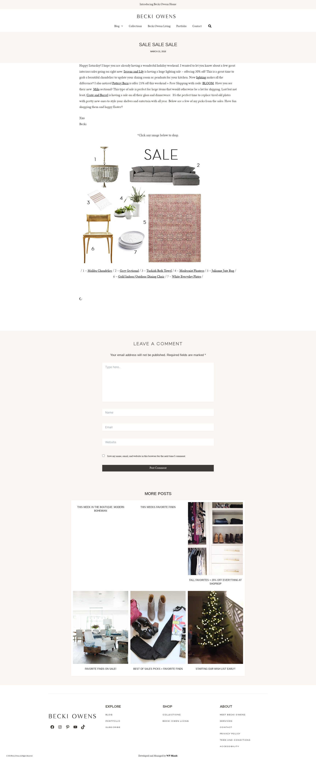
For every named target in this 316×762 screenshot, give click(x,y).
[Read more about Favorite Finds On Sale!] (100, 627)
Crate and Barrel (97, 95)
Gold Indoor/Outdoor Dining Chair (141, 277)
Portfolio (181, 26)
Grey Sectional (129, 271)
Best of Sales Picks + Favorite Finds (158, 669)
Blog (116, 26)
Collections (135, 26)
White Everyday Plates (186, 277)
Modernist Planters (191, 271)
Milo (96, 89)
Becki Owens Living (159, 26)
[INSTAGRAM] (60, 727)
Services (226, 721)
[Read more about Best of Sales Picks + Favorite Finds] (158, 627)
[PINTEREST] (67, 727)
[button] (121, 26)
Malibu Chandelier (100, 271)
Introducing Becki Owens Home (158, 4)
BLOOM (208, 83)
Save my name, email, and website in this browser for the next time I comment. (146, 456)
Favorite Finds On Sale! (100, 669)
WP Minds (172, 756)
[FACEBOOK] (52, 727)
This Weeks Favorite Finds (158, 507)
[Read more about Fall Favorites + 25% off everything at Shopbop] (215, 538)
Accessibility (229, 746)
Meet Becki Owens (233, 715)
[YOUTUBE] (75, 727)
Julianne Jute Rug (223, 271)
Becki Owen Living (176, 721)
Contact (197, 26)
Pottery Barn (120, 83)
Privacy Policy (230, 734)
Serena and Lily (134, 72)
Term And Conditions (235, 740)
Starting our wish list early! (215, 669)
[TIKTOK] (83, 727)
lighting (201, 77)
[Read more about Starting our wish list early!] (215, 627)
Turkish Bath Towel (159, 271)
